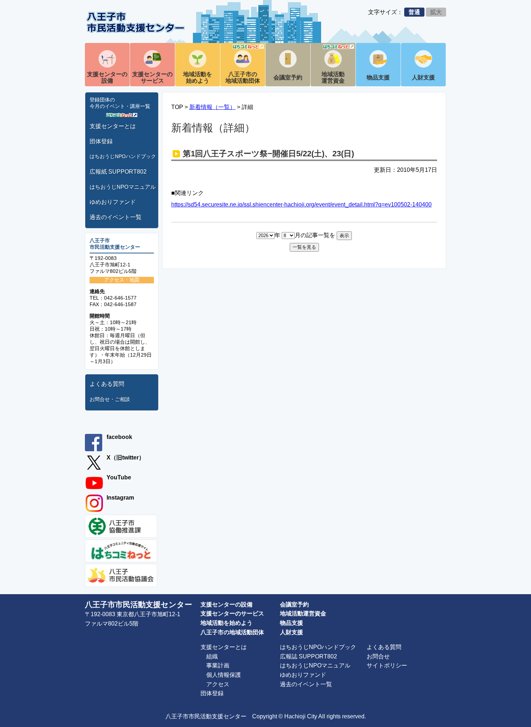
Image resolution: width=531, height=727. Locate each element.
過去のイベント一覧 (116, 217)
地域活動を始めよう (197, 77)
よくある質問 (107, 384)
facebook (119, 437)
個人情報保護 (223, 675)
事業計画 (217, 665)
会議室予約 (287, 77)
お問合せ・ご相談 (110, 399)
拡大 (436, 12)
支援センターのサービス (152, 77)
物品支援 (378, 77)
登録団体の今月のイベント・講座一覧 (120, 103)
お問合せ (378, 656)
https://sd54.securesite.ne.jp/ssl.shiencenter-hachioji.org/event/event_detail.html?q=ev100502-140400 (301, 204)
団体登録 (101, 141)
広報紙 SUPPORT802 (118, 172)
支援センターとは (113, 126)
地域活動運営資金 (333, 77)
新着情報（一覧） (212, 107)
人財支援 (423, 77)
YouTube (119, 477)
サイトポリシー (387, 665)
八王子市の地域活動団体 (242, 77)
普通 (414, 12)
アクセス (217, 684)
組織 (212, 656)
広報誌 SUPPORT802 (308, 656)
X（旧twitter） (125, 457)
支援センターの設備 (107, 77)
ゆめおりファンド (113, 202)
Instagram (120, 498)
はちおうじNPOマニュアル (123, 187)
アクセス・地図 (121, 280)
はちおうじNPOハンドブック (123, 156)
